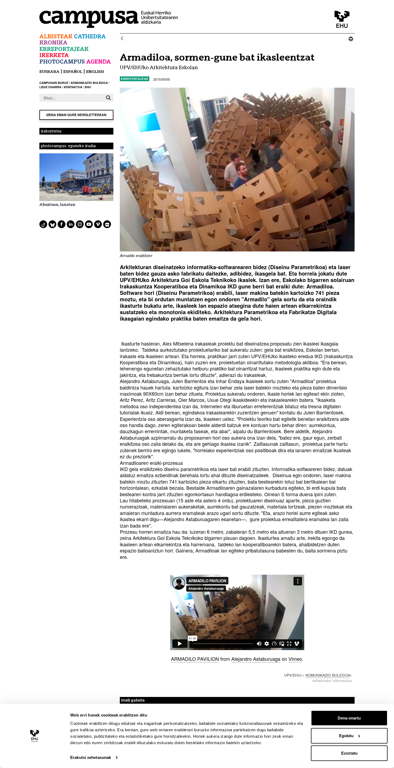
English (95, 71)
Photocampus (62, 61)
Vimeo (295, 658)
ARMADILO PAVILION (195, 658)
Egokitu (346, 735)
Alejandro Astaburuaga (255, 658)
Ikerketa (54, 55)
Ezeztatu (349, 753)
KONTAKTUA (73, 87)
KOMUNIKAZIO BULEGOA (89, 83)
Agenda (98, 61)
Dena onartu (349, 718)
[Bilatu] (108, 98)
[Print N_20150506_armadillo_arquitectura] (351, 39)
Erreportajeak (64, 49)
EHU (88, 87)
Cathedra (90, 36)
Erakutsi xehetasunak (90, 757)
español (72, 71)
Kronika (53, 42)
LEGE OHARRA (50, 87)
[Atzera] (122, 38)
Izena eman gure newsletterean (76, 114)
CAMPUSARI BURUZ (53, 83)
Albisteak (56, 36)
